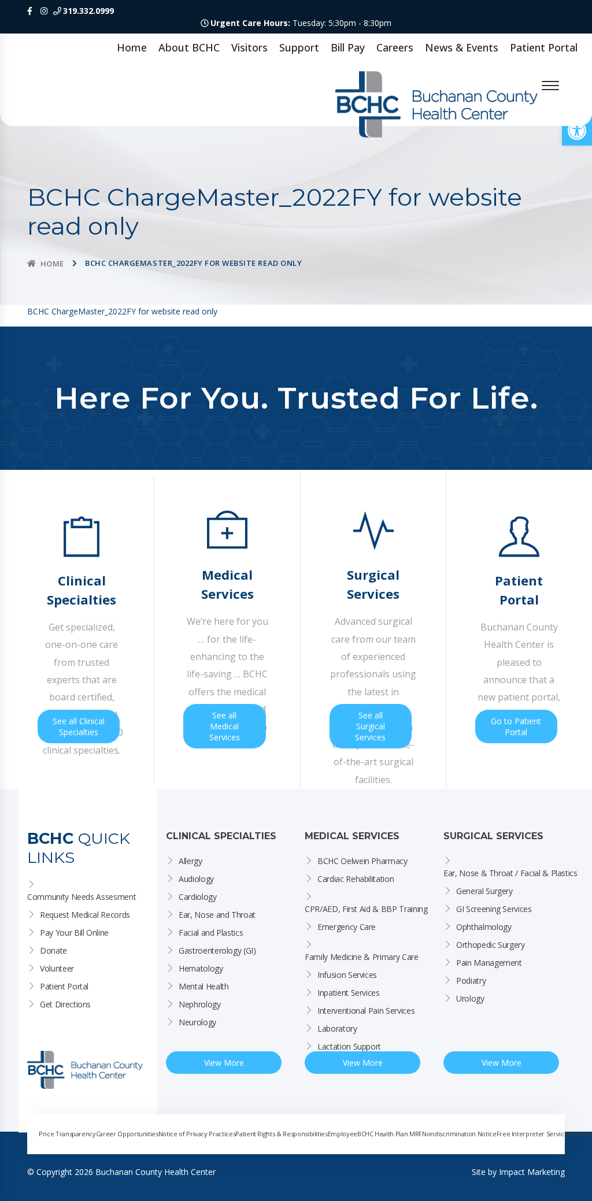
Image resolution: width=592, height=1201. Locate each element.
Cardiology (198, 896)
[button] (577, 131)
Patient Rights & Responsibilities (281, 1133)
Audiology (196, 878)
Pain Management (489, 962)
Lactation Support (349, 1046)
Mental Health (203, 986)
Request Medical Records (85, 914)
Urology (470, 998)
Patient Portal (544, 47)
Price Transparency (67, 1133)
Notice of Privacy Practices (197, 1133)
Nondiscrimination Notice (459, 1133)
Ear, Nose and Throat (217, 914)
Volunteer (57, 968)
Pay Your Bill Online (74, 932)
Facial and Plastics (211, 932)
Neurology (197, 1022)
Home (132, 47)
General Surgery (484, 890)
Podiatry (471, 980)
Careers (394, 47)
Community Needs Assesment (81, 896)
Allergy (190, 860)
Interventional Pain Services (366, 1010)
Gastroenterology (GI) (217, 950)
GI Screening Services (494, 908)
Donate (53, 950)
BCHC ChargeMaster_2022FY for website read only (122, 311)
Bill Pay (348, 47)
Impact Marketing (532, 1171)
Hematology (201, 968)
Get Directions (65, 1004)
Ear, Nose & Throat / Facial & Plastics (510, 873)
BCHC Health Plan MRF (389, 1133)
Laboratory (337, 1028)
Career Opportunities (127, 1133)
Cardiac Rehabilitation (355, 878)
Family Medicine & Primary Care (362, 956)
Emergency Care (346, 926)
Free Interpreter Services (534, 1133)
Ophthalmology (483, 926)
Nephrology (200, 1004)
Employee (342, 1133)
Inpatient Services (348, 992)
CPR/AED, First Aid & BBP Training (366, 908)
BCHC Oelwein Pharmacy (362, 860)
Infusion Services (347, 974)
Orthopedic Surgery (490, 944)
